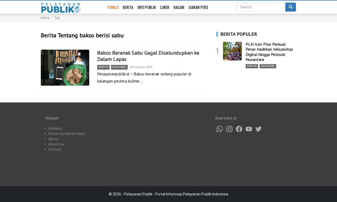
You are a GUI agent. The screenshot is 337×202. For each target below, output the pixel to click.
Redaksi (55, 128)
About (53, 139)
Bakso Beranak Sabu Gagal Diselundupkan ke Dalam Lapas (148, 56)
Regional (119, 67)
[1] (232, 51)
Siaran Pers (198, 7)
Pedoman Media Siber (66, 134)
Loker (164, 7)
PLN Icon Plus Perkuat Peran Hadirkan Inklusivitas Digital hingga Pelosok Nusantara (269, 52)
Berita (128, 7)
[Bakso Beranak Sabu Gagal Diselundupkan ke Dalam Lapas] (65, 68)
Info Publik (146, 7)
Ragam (179, 7)
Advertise (56, 144)
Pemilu (112, 7)
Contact (55, 149)
